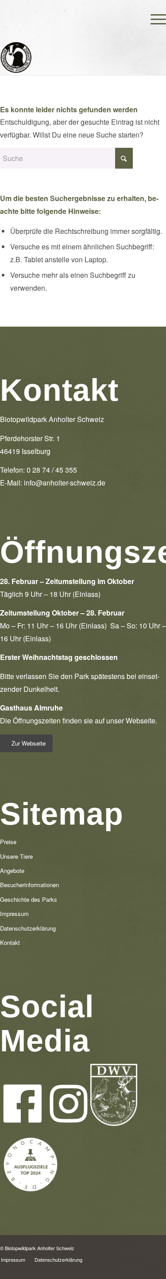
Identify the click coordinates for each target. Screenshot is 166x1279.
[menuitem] (154, 18)
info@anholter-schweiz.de (64, 483)
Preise (8, 841)
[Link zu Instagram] (146, 1246)
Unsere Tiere (16, 856)
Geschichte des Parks (28, 899)
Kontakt (10, 942)
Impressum (14, 913)
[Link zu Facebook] (132, 1246)
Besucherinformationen (29, 884)
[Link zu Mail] (159, 1246)
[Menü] (154, 18)
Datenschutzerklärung (28, 928)
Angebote (12, 870)
